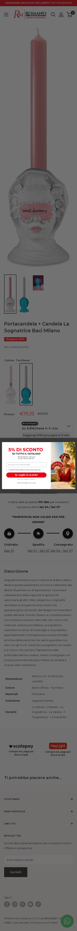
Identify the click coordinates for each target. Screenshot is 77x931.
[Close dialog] (72, 445)
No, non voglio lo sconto (26, 479)
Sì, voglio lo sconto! (26, 474)
